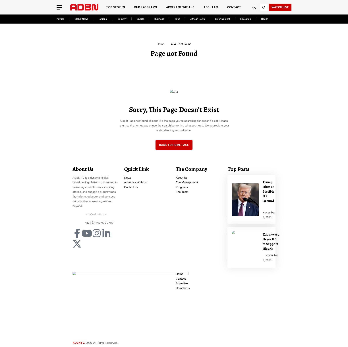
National (103, 19)
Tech (177, 19)
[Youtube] (86, 233)
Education (245, 19)
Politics (60, 19)
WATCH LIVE (280, 7)
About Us (210, 7)
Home (161, 44)
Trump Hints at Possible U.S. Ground (268, 191)
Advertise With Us (180, 7)
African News (197, 19)
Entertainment (222, 19)
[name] (84, 7)
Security (122, 19)
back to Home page (174, 145)
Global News (81, 19)
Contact (234, 7)
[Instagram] (96, 233)
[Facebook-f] (77, 233)
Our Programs (145, 7)
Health (264, 19)
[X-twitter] (77, 243)
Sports (140, 19)
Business (159, 19)
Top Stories (115, 7)
